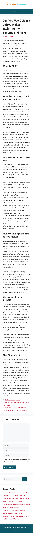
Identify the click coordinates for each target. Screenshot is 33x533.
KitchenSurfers (19, 527)
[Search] (24, 479)
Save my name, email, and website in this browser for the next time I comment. (17, 461)
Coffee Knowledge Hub (12, 400)
